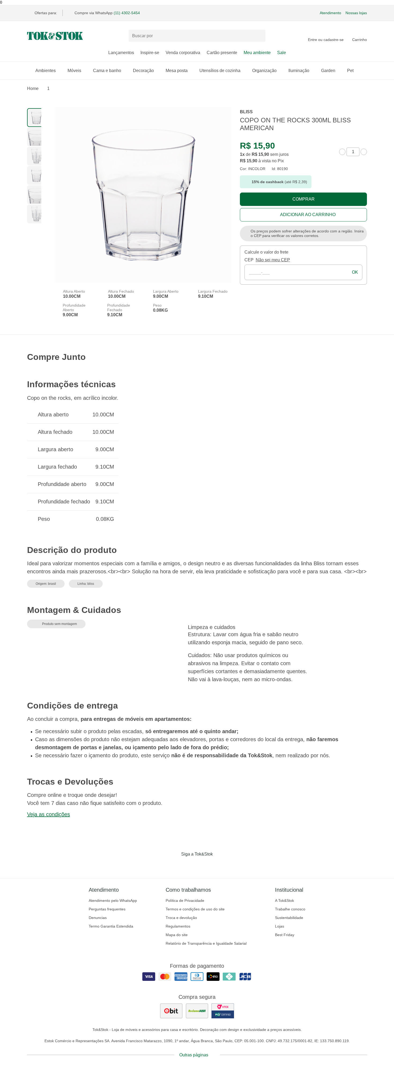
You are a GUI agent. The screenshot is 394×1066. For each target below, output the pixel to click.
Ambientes (45, 70)
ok (355, 272)
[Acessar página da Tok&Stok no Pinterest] (204, 865)
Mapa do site (177, 935)
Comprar (303, 199)
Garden (328, 70)
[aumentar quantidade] (363, 152)
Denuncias (98, 918)
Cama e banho (107, 70)
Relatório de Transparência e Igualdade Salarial (206, 943)
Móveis (74, 70)
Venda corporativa (183, 52)
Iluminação (298, 70)
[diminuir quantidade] (342, 152)
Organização (264, 70)
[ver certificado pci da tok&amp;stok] (222, 1010)
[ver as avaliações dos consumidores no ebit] (171, 1010)
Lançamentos (121, 52)
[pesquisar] (259, 36)
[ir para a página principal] (55, 36)
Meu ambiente (257, 52)
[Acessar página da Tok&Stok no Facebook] (174, 865)
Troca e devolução (181, 918)
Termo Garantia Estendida (111, 926)
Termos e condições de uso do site (195, 909)
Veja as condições (48, 814)
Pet (350, 70)
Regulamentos (178, 926)
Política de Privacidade (185, 900)
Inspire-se (149, 52)
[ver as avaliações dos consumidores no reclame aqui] (197, 1010)
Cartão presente (222, 52)
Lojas (279, 926)
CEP (249, 260)
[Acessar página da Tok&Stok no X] (219, 865)
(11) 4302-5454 (127, 13)
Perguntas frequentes (107, 909)
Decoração (143, 70)
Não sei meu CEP (273, 260)
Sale (281, 52)
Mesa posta (177, 70)
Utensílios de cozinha (219, 70)
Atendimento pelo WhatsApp (113, 900)
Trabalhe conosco (290, 909)
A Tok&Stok (284, 900)
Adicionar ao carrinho (308, 214)
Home (33, 88)
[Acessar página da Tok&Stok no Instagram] (189, 865)
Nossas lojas (356, 13)
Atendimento (330, 13)
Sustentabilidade (289, 918)
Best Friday (284, 935)
